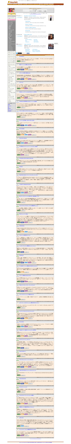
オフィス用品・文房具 (11, 92)
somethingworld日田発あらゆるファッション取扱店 (28, 101)
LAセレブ (9, 42)
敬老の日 (9, 108)
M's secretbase (21, 321)
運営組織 (50, 442)
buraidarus (21, 166)
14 (38, 14)
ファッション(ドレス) (11, 59)
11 (35, 14)
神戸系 (9, 27)
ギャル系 (9, 36)
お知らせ (41, 442)
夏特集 (9, 104)
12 (36, 14)
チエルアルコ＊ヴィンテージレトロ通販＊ (26, 395)
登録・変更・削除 (30, 442)
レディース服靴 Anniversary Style (25, 275)
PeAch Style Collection (23, 138)
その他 (9, 100)
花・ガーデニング (11, 97)
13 (37, 14)
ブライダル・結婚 (11, 96)
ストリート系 (10, 50)
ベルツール (43, 442)
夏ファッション (10, 109)
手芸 (9, 87)
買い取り (9, 101)
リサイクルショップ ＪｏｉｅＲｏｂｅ (26, 359)
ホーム (20, 442)
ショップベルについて (24, 442)
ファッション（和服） (11, 60)
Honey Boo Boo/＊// (22, 351)
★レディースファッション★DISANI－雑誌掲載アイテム (29, 196)
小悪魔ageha (10, 38)
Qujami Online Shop (22, 378)
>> (40, 14)
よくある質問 (38, 442)
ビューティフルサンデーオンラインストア (26, 311)
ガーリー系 (10, 24)
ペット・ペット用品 (11, 98)
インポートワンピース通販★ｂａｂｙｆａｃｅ (27, 245)
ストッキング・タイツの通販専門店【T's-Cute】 (27, 429)
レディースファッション (34, 8)
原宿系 (9, 28)
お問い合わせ (47, 442)
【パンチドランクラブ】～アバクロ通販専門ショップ (28, 205)
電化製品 (9, 91)
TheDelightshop (21, 225)
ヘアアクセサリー (11, 72)
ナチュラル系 (10, 22)
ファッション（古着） (11, 58)
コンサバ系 (10, 31)
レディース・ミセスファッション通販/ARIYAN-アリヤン (29, 302)
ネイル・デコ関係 (11, 76)
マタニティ (10, 46)
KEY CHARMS (21, 128)
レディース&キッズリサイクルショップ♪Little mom (28, 110)
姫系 (9, 37)
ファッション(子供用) (11, 67)
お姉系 (9, 33)
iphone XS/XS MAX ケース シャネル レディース (27, 370)
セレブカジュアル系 (11, 41)
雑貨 (9, 82)
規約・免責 (34, 442)
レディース (10, 19)
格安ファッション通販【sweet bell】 (25, 64)
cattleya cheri (21, 417)
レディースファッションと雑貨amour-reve (26, 294)
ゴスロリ (9, 45)
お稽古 (9, 66)
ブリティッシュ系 (11, 29)
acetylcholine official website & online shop (26, 158)
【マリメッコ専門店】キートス (24, 235)
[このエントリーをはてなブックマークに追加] (16, 53)
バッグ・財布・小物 (11, 73)
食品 (9, 93)
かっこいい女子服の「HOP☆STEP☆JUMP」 (27, 120)
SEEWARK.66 (21, 56)
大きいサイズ (10, 47)
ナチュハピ (21, 82)
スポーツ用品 (10, 81)
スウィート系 (10, 23)
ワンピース (10, 32)
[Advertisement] (27, 7)
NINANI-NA (21, 255)
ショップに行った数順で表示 (49, 54)
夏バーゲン (9, 105)
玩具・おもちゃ (10, 78)
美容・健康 (10, 77)
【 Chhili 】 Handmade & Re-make (25, 184)
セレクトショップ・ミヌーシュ (24, 339)
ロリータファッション (11, 43)
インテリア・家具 (11, 88)
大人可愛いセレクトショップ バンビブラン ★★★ (28, 146)
